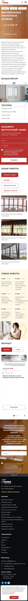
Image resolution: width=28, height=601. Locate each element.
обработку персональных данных (10, 153)
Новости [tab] (7, 349)
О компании (5, 537)
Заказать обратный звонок (10, 492)
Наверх (13, 475)
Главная (5, 8)
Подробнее (14, 203)
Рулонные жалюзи (7, 499)
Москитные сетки (7, 526)
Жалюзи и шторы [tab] (10, 175)
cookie (16, 587)
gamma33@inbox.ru (9, 561)
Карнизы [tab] (7, 180)
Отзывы (3, 550)
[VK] (2, 583)
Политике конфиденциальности (8, 593)
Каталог (13, 8)
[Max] (8, 583)
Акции (3, 545)
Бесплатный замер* (10, 34)
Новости (4, 540)
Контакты (4, 552)
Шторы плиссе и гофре (8, 504)
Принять (14, 597)
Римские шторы (6, 502)
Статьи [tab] (18, 349)
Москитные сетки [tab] (10, 185)
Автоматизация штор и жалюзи (11, 517)
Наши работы (5, 547)
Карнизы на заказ (7, 524)
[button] (24, 415)
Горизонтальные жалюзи (9, 507)
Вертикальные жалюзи (8, 509)
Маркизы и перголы (7, 529)
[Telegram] (5, 583)
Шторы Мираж (6, 512)
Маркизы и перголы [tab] (11, 190)
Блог (2, 542)
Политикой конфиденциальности (13, 150)
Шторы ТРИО (5, 514)
